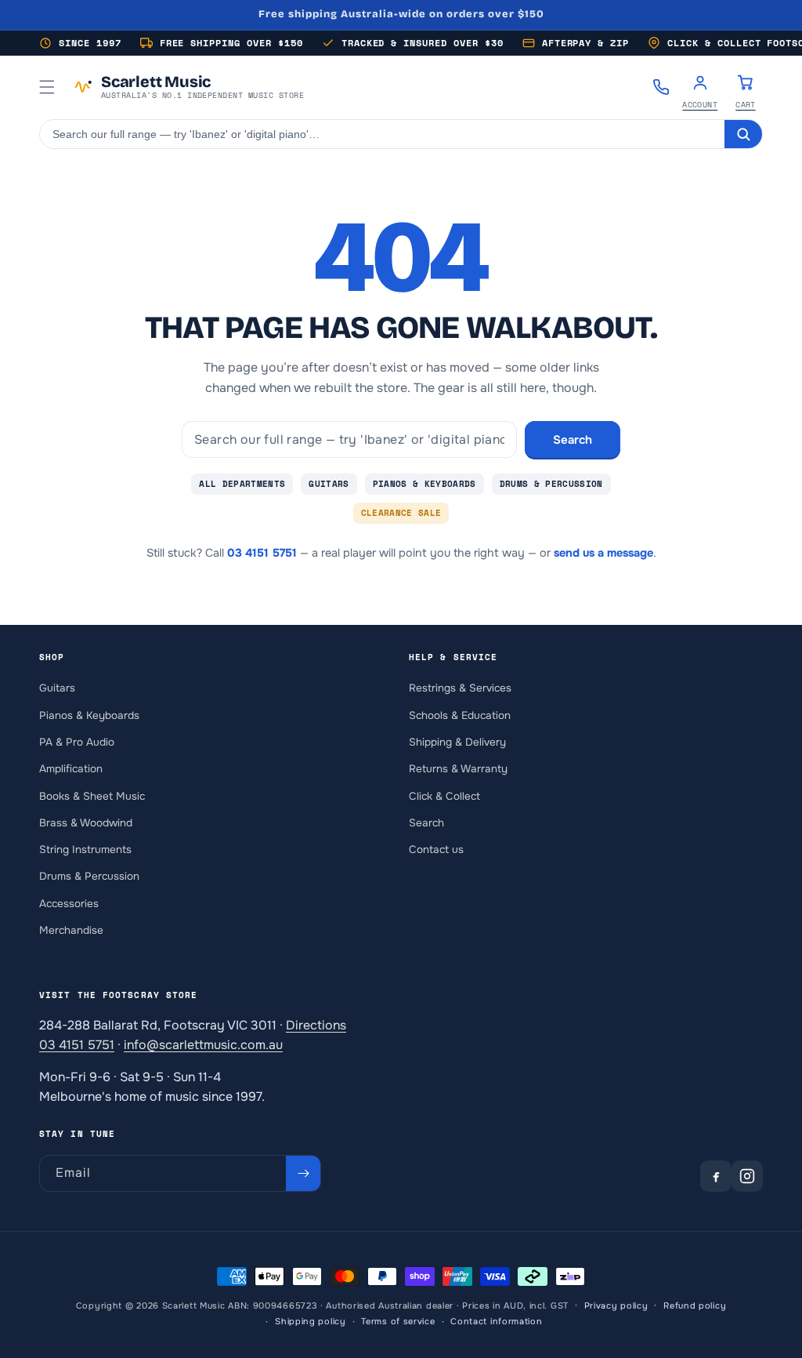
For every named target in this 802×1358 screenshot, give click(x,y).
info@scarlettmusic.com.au (203, 1045)
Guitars (329, 483)
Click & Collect (444, 796)
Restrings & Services (460, 688)
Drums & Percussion (551, 483)
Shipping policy (310, 1321)
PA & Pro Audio (76, 742)
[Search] (743, 134)
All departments (242, 483)
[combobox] (382, 134)
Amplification (71, 768)
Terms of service (398, 1321)
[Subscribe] (303, 1173)
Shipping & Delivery (457, 742)
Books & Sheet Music (92, 796)
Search (572, 440)
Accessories (69, 903)
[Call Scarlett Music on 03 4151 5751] (661, 87)
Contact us (436, 849)
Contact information (496, 1321)
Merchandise (71, 930)
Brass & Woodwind (85, 823)
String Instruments (85, 849)
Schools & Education (460, 715)
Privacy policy (616, 1305)
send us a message (603, 553)
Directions (316, 1025)
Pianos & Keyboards (424, 483)
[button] (47, 87)
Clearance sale (401, 513)
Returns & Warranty (458, 768)
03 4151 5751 (262, 553)
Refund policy (694, 1305)
